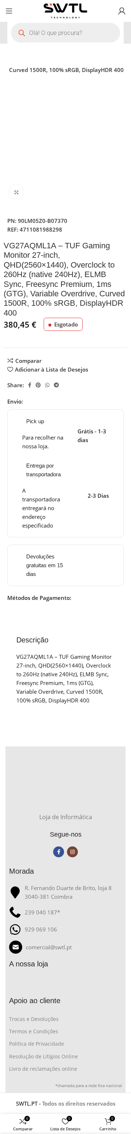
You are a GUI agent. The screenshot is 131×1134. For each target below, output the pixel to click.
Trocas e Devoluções (34, 1018)
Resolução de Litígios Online (43, 1056)
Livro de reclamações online (43, 1068)
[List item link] (65, 947)
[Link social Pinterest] (38, 385)
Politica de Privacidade (36, 1043)
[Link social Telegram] (56, 385)
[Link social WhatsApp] (47, 385)
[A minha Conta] (122, 11)
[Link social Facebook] (29, 385)
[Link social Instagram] (72, 851)
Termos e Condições (33, 1031)
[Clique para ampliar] (16, 192)
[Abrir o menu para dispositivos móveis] (9, 11)
